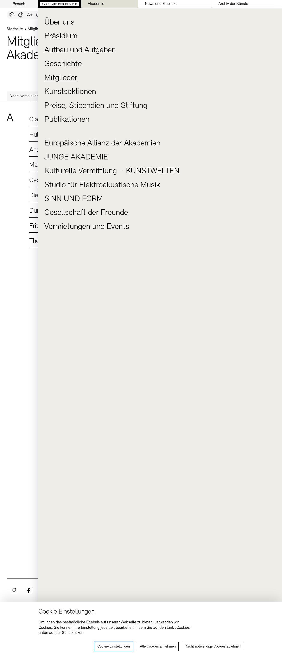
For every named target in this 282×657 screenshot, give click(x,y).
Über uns (59, 22)
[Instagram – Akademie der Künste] (14, 592)
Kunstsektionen (70, 92)
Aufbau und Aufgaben (80, 50)
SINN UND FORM (73, 199)
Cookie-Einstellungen (113, 647)
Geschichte (63, 64)
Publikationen (66, 120)
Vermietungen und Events (86, 227)
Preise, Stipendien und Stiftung (95, 106)
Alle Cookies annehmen (158, 647)
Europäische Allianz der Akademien (102, 143)
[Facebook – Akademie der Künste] (29, 592)
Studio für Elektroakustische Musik (102, 185)
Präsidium (60, 36)
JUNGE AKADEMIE (76, 157)
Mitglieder (60, 78)
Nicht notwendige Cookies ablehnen (213, 647)
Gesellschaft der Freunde (86, 213)
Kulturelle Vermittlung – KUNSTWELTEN (111, 171)
